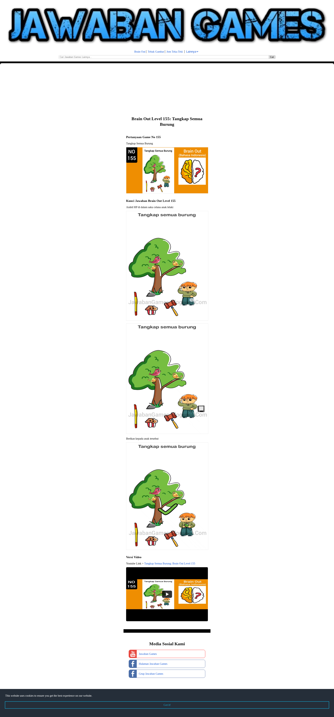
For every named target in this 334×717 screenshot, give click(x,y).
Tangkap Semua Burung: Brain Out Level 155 (169, 563)
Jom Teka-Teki (174, 51)
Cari (272, 57)
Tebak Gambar (156, 51)
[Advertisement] (104, 89)
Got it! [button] (167, 704)
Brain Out (139, 51)
